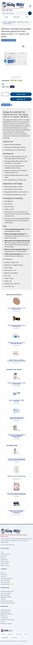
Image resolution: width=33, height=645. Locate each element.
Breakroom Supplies (6, 623)
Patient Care (4, 616)
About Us (3, 572)
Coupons (3, 599)
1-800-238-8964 (9, 544)
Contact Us (4, 576)
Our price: (6, 80)
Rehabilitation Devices (7, 614)
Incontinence (4, 617)
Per (2, 84)
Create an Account (6, 554)
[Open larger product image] (15, 59)
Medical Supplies (5, 612)
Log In (6, 17)
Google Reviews (8, 584)
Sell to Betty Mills (5, 580)
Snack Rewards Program (7, 591)
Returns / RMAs (4, 563)
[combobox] (5, 94)
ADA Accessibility (5, 582)
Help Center (4, 574)
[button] (2, 61)
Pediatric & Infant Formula (8, 619)
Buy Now (20, 99)
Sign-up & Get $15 (5, 593)
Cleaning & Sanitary (6, 610)
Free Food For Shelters (7, 601)
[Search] (30, 13)
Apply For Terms (5, 565)
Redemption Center (6, 597)
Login (2, 552)
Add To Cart (21, 94)
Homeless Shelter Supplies (8, 603)
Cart (27, 17)
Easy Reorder (4, 559)
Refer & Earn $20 (5, 595)
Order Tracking (5, 561)
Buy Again (3, 557)
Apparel (3, 621)
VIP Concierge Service (7, 578)
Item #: (4, 40)
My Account (16, 17)
